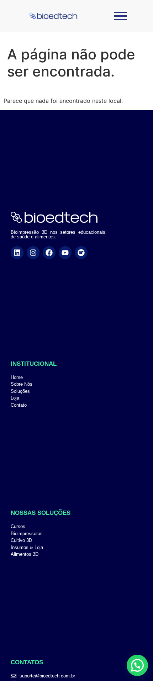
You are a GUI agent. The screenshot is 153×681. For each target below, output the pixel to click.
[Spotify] (81, 252)
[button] (137, 665)
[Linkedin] (17, 252)
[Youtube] (65, 252)
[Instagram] (33, 252)
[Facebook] (49, 252)
